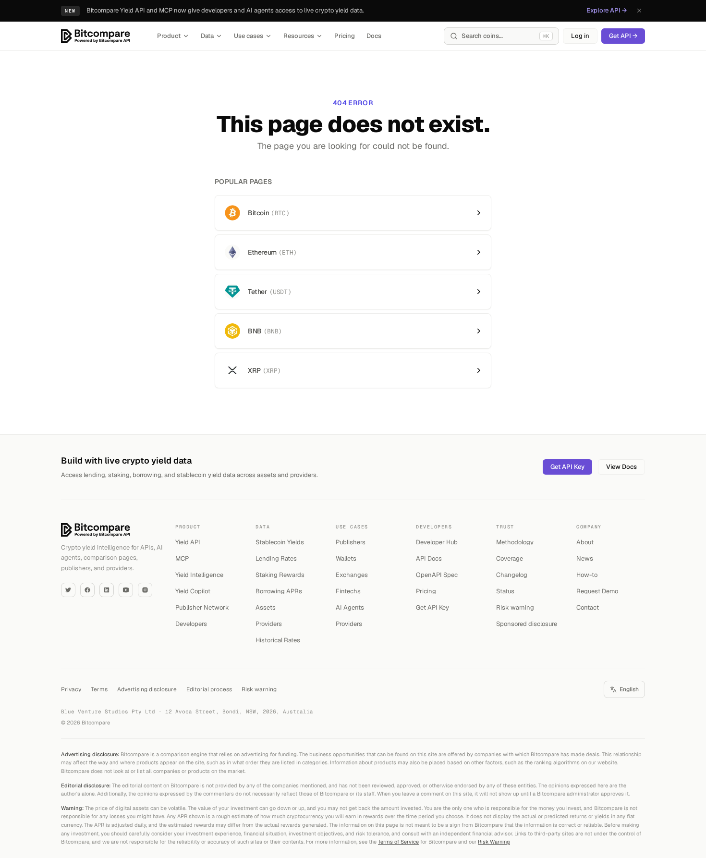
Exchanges (352, 575)
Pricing (344, 36)
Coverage (509, 558)
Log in (580, 36)
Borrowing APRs (279, 591)
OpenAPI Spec (437, 575)
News (584, 558)
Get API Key (567, 467)
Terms (99, 689)
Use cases (248, 36)
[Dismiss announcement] (639, 10)
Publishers (350, 542)
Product (169, 36)
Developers (191, 624)
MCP (182, 558)
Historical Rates (278, 640)
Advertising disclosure (147, 689)
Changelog (511, 575)
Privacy (71, 689)
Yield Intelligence (199, 575)
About (585, 542)
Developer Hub (437, 542)
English (629, 689)
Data (207, 36)
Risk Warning (494, 841)
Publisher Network (202, 607)
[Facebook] (87, 590)
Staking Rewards (280, 575)
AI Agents (350, 607)
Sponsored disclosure (526, 624)
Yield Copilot (192, 591)
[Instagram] (145, 590)
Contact (587, 607)
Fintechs (348, 591)
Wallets (346, 558)
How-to (586, 575)
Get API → (623, 36)
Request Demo (597, 591)
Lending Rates (276, 558)
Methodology (515, 542)
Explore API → (606, 10)
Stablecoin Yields (280, 542)
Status (505, 591)
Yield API (187, 542)
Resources (298, 36)
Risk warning (515, 607)
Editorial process (209, 689)
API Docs (429, 558)
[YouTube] (126, 590)
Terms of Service (398, 841)
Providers (269, 624)
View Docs (621, 467)
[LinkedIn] (106, 590)
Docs (373, 36)
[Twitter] (68, 590)
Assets (266, 607)
